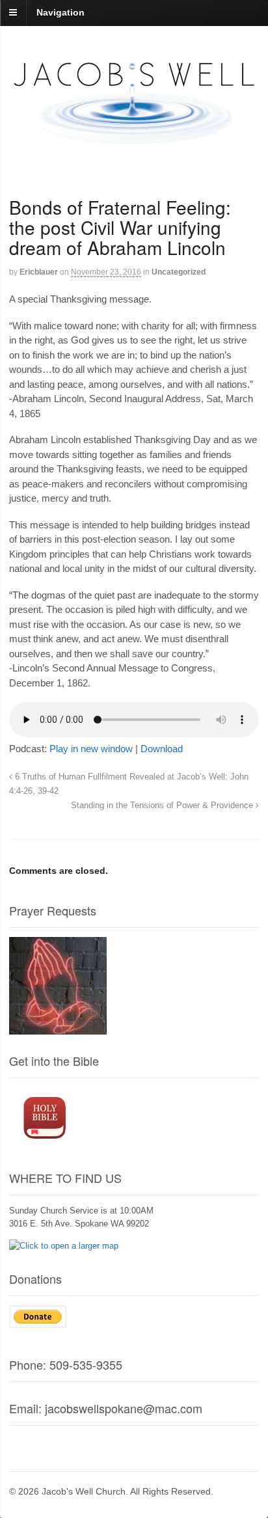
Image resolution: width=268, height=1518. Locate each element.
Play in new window (91, 748)
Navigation (60, 12)
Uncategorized (179, 272)
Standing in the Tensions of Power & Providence (163, 805)
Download (162, 748)
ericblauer (39, 272)
